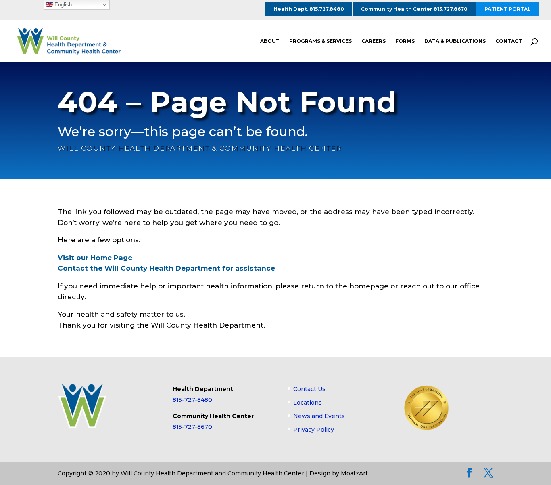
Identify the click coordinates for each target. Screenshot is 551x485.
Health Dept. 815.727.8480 (308, 9)
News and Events (319, 416)
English (62, 5)
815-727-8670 (192, 426)
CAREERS (373, 41)
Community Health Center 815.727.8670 (414, 9)
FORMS (405, 41)
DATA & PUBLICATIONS (455, 41)
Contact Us (309, 389)
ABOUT (270, 41)
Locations (307, 402)
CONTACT (508, 41)
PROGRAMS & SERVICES (320, 41)
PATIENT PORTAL (507, 9)
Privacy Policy (313, 429)
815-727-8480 (192, 399)
